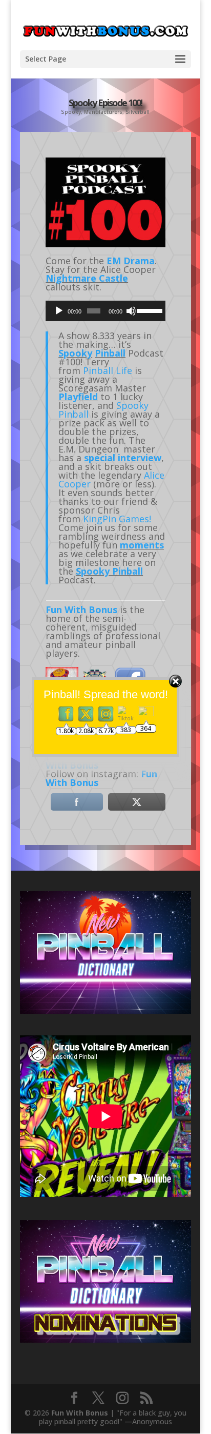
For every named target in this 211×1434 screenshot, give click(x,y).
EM (114, 260)
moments (142, 545)
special (99, 457)
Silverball (137, 111)
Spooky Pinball (109, 571)
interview (139, 457)
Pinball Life (107, 370)
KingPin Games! (117, 519)
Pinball (110, 353)
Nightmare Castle (87, 278)
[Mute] (131, 311)
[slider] (148, 310)
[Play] (59, 311)
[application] (105, 311)
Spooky (71, 111)
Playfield (78, 396)
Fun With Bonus (81, 609)
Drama (139, 260)
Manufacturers (103, 111)
